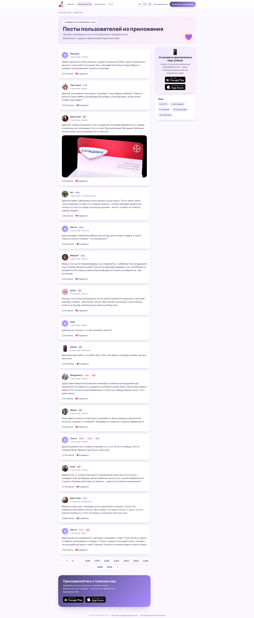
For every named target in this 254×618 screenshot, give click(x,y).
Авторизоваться (161, 4)
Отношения (164, 109)
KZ (145, 4)
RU (140, 4)
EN (150, 4)
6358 (100, 567)
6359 (109, 567)
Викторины (100, 4)
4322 (126, 560)
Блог (111, 4)
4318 (87, 560)
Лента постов (84, 4)
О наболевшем (177, 104)
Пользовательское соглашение (152, 615)
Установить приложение (183, 4)
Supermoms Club (64, 12)
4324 (146, 560)
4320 (107, 560)
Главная (70, 4)
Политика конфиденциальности (124, 615)
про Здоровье (165, 115)
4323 (136, 560)
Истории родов (180, 109)
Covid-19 (163, 104)
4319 (97, 560)
